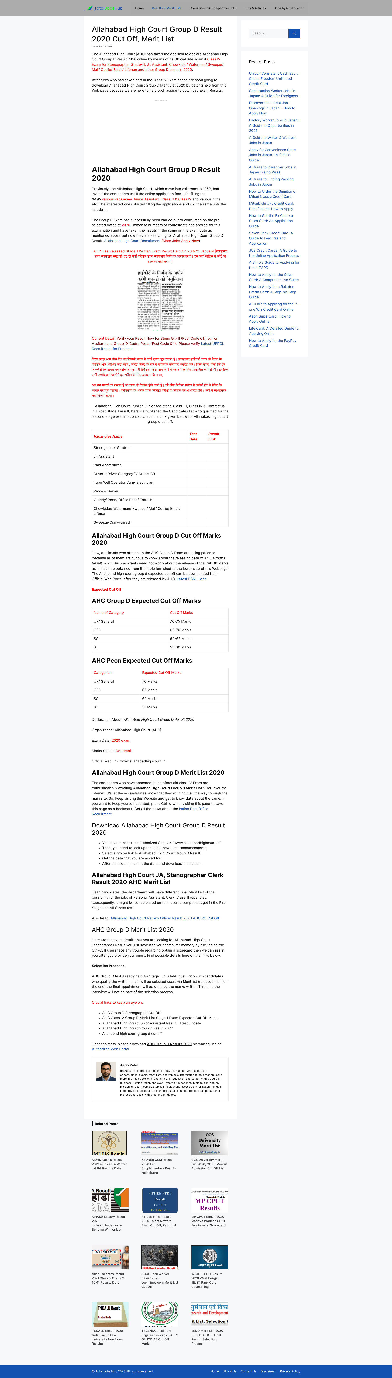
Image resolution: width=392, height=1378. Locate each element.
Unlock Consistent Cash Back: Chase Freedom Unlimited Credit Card (273, 78)
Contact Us (248, 1371)
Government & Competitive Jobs (213, 8)
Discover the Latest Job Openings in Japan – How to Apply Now (272, 108)
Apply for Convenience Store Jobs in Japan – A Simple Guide (272, 155)
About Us (229, 1371)
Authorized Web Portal (110, 1049)
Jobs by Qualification (289, 8)
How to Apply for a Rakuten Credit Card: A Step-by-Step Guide (272, 292)
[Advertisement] (160, 130)
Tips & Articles (255, 8)
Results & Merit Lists (167, 8)
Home (139, 8)
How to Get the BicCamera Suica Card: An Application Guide (271, 221)
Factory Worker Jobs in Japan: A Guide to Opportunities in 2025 (274, 125)
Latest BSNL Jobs (191, 579)
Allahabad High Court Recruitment (132, 241)
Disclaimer (268, 1371)
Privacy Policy (290, 1371)
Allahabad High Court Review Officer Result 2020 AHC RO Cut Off (165, 918)
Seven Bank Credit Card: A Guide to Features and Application (271, 238)
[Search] (294, 33)
